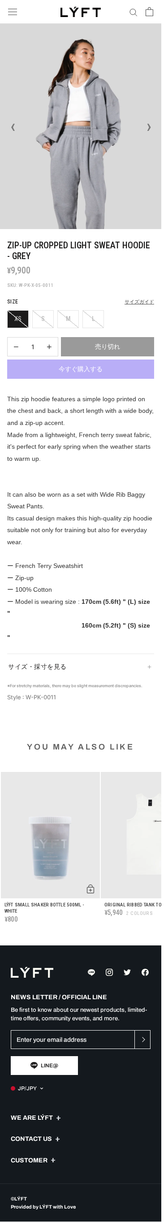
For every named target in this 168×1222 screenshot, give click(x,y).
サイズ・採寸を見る (37, 666)
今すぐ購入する (81, 369)
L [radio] (93, 318)
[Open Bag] (149, 11)
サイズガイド (139, 302)
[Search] (133, 12)
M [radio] (68, 318)
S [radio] (43, 318)
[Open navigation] (12, 12)
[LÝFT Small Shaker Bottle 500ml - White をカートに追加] (90, 889)
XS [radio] (18, 318)
